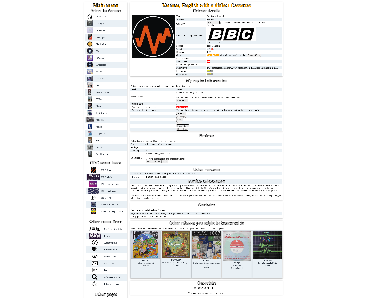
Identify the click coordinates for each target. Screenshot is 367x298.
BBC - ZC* (213, 22)
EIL (179, 122)
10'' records (101, 58)
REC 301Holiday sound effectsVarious (145, 262)
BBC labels (106, 177)
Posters (99, 127)
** (163, 162)
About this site (110, 243)
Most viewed (110, 256)
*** (159, 162)
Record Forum (110, 249)
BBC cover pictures (110, 184)
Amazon (181, 113)
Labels (107, 236)
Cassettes (100, 78)
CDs (98, 85)
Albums (99, 71)
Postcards (100, 120)
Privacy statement (112, 284)
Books (98, 140)
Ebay (179, 119)
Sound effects (254, 55)
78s (97, 51)
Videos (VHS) (102, 92)
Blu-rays (99, 106)
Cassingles (100, 37)
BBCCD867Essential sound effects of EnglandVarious (176, 262)
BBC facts (106, 198)
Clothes (99, 147)
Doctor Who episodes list (112, 211)
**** (154, 162)
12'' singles (101, 30)
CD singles (101, 44)
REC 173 (135, 177)
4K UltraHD (101, 113)
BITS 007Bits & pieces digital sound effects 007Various (206, 264)
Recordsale (182, 129)
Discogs (181, 116)
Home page (101, 16)
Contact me (109, 263)
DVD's (99, 99)
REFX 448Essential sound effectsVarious (267, 263)
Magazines (100, 133)
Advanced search (112, 277)
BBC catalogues (108, 191)
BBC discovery (108, 170)
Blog (106, 270)
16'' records (101, 65)
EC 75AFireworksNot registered (237, 265)
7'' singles (100, 23)
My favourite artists (113, 229)
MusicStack (182, 126)
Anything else (102, 154)
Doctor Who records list (112, 204)
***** (149, 162)
